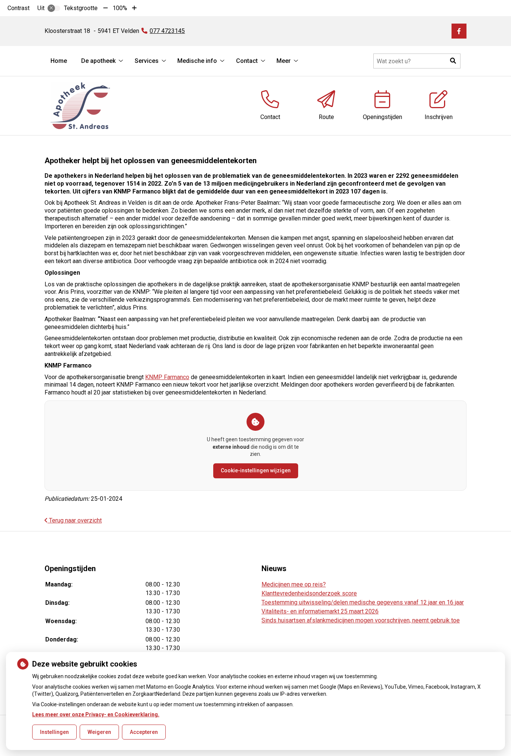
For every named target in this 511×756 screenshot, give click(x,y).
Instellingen (54, 732)
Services (147, 60)
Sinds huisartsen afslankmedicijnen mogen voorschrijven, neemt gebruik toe (360, 620)
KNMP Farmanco (167, 377)
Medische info (197, 60)
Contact (247, 60)
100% (120, 8)
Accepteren (144, 732)
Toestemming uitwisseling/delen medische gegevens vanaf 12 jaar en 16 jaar (362, 602)
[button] (453, 61)
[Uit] (54, 8)
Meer (283, 60)
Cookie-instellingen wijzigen (256, 470)
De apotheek (98, 60)
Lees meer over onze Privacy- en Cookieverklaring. (95, 714)
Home (59, 60)
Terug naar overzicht (75, 520)
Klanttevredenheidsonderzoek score (309, 593)
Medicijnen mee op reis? (293, 584)
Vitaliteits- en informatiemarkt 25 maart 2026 (320, 611)
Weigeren (99, 732)
